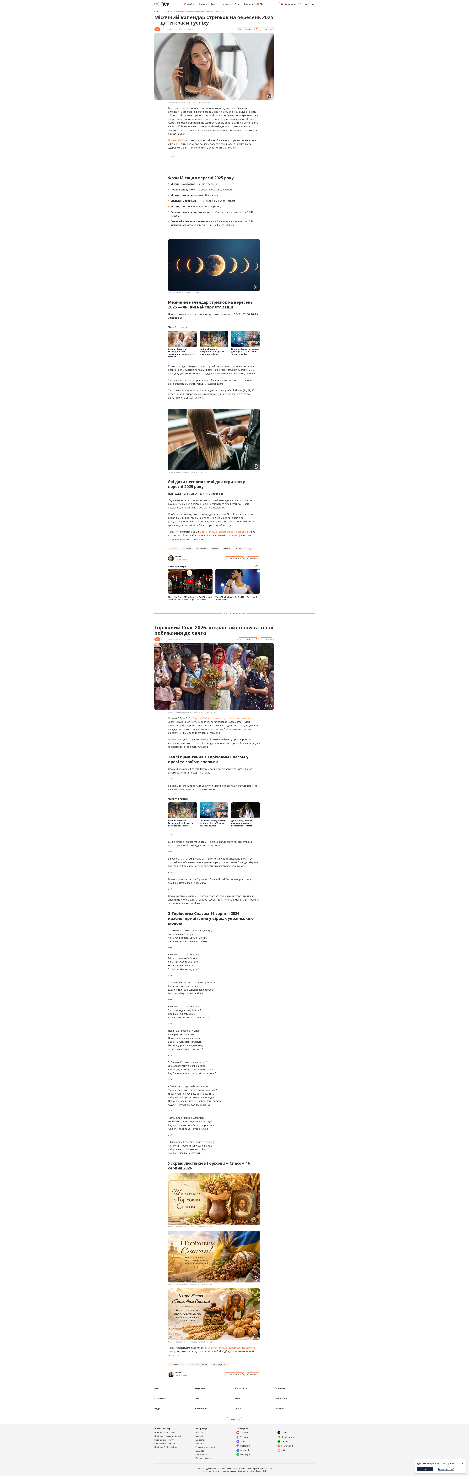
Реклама (199, 1443)
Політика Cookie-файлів (165, 1447)
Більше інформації (446, 1469)
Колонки (248, 4)
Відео (262, 4)
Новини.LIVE (175, 140)
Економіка (225, 4)
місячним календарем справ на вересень (224, 531)
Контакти (200, 1440)
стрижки (187, 548)
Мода (157, 1408)
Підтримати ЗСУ (291, 4)
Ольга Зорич (181, 559)
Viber (242, 1441)
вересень (174, 548)
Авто (156, 1388)
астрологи (207, 119)
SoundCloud (287, 1446)
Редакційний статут (164, 1440)
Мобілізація (281, 1398)
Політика (279, 1408)
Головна (157, 11)
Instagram (245, 1446)
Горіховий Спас (176, 1364)
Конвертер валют (203, 1458)
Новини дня (200, 1408)
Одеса (237, 1408)
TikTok (284, 1432)
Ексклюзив (160, 1398)
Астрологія (201, 548)
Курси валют (201, 1454)
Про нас (199, 1432)
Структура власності (205, 1447)
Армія (214, 4)
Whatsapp (245, 1454)
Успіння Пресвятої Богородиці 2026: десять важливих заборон (212, 351)
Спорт (237, 4)
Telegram (244, 1437)
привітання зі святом (198, 1364)
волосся (227, 548)
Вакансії (199, 1436)
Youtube (244, 1432)
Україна (190, 4)
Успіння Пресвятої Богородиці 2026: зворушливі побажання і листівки (181, 353)
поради (215, 548)
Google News (287, 1437)
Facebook (244, 1450)
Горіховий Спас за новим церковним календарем (222, 718)
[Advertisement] (212, 163)
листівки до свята (220, 1364)
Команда (199, 1451)
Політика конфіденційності (167, 1436)
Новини (203, 4)
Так (425, 1469)
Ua (306, 4)
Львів (237, 1398)
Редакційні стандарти (165, 1443)
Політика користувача (165, 1432)
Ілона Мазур (181, 1375)
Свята (167, 11)
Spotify (284, 1441)
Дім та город (241, 1388)
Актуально (199, 1388)
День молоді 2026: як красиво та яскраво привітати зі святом (241, 823)
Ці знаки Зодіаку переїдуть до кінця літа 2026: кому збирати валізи (245, 351)
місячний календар (244, 548)
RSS (283, 1450)
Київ (196, 1398)
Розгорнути (234, 1419)
